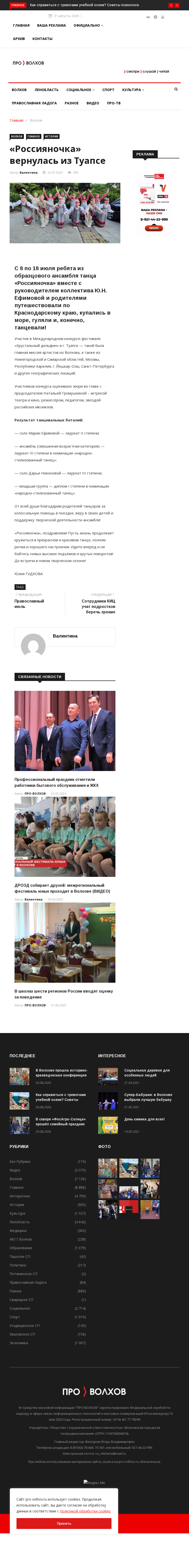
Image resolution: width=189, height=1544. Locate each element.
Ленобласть (46, 89)
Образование (21, 1247)
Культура (132, 89)
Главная (21, 25)
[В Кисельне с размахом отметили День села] (107, 1197)
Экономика (19, 1342)
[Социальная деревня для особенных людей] (109, 1077)
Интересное (20, 1196)
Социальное (79, 89)
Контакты (42, 38)
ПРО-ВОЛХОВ (35, 793)
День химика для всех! (144, 1119)
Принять (64, 1523)
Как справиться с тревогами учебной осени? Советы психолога (61, 1100)
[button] (171, 5)
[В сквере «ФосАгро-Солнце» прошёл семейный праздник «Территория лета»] (21, 1126)
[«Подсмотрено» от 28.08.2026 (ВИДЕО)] (128, 1217)
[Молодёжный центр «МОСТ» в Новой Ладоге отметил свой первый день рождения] (150, 1197)
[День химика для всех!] (109, 1126)
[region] (64, 1511)
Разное (72, 103)
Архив (19, 38)
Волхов (19, 89)
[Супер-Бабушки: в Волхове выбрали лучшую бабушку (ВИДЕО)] (109, 1101)
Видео (93, 103)
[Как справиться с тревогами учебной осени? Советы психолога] (21, 1101)
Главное (34, 136)
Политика (18, 1265)
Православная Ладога (34, 103)
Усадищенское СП (25, 1325)
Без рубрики (20, 1161)
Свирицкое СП (21, 1299)
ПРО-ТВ (114, 103)
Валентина (29, 172)
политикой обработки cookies (85, 1511)
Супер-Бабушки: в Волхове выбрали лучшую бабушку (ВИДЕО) (148, 1100)
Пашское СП (20, 1256)
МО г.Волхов (21, 1239)
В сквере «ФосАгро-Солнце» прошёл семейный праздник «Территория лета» (61, 1124)
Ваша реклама (51, 25)
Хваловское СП (22, 1334)
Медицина (18, 1230)
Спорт (108, 89)
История (51, 136)
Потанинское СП (23, 1273)
